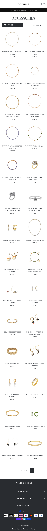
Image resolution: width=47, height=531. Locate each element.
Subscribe (23, 506)
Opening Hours (23, 483)
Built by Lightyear (17, 529)
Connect (23, 491)
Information (23, 498)
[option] (23, 10)
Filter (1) (10, 25)
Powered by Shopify (29, 529)
